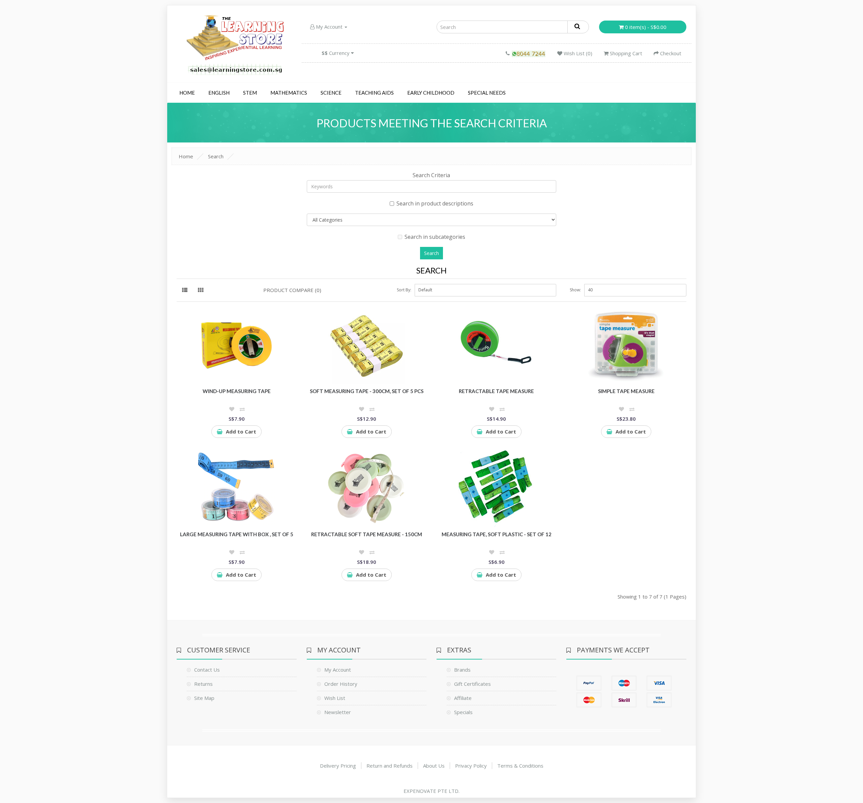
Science (331, 93)
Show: (575, 290)
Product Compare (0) (292, 290)
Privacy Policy (471, 765)
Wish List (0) (577, 53)
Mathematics (288, 93)
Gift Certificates (472, 683)
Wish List (334, 698)
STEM (250, 93)
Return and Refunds (389, 765)
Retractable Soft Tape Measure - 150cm (366, 534)
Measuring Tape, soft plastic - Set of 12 (497, 534)
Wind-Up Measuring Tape (237, 391)
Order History (340, 683)
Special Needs (487, 93)
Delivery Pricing (338, 765)
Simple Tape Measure (626, 391)
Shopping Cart (625, 53)
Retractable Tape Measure (496, 391)
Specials (463, 712)
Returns (203, 683)
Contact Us (207, 669)
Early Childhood (430, 93)
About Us (434, 765)
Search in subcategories (435, 236)
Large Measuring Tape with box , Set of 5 (236, 534)
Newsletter (337, 712)
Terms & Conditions (520, 765)
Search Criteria (431, 175)
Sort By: (404, 290)
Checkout (670, 53)
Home (187, 93)
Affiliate (463, 698)
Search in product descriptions (434, 203)
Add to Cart (241, 431)
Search (216, 156)
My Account (329, 26)
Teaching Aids (374, 93)
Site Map (204, 698)
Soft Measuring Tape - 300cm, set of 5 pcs (366, 391)
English (219, 93)
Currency (336, 53)
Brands (462, 669)
